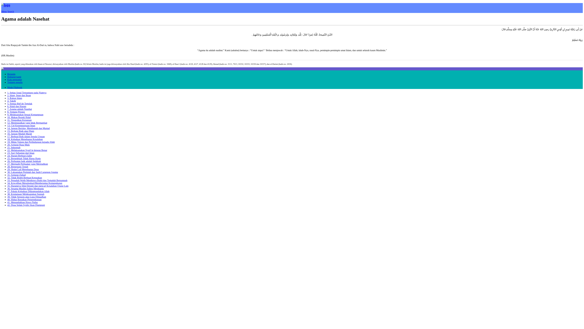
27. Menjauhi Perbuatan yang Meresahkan (27, 164)
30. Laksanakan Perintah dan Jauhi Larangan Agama (32, 172)
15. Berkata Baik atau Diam (20, 131)
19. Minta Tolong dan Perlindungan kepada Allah (31, 142)
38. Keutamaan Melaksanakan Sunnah (25, 194)
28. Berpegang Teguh (17, 166)
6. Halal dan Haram (16, 106)
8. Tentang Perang (16, 112)
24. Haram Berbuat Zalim (19, 155)
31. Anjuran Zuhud (16, 175)
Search (10, 11)
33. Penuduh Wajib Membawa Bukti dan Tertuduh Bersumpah (37, 180)
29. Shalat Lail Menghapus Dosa (23, 169)
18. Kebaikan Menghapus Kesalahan (25, 139)
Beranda (11, 74)
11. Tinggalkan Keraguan (19, 120)
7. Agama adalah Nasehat (19, 109)
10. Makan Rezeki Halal (19, 117)
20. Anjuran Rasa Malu (18, 144)
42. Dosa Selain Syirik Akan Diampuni (26, 205)
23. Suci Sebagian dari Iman (20, 153)
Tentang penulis (15, 82)
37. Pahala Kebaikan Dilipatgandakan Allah (28, 191)
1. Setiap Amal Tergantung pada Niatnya (26, 92)
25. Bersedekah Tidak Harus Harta (24, 158)
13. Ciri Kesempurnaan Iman (21, 125)
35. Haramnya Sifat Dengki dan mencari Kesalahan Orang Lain (37, 186)
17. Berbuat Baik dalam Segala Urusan (26, 136)
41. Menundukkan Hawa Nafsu (22, 202)
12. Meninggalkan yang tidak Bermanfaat (27, 123)
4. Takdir (11, 101)
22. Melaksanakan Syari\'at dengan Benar (27, 150)
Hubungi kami (14, 77)
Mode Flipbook (14, 87)
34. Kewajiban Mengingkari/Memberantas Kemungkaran (34, 183)
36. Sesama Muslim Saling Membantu (25, 188)
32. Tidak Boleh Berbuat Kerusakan (24, 177)
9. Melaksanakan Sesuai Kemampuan (25, 114)
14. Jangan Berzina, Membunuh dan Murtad (28, 128)
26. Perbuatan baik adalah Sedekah (24, 161)
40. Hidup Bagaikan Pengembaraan (24, 199)
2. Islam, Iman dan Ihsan (19, 95)
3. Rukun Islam (14, 98)
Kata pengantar (14, 79)
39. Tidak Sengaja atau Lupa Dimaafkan (26, 197)
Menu (4, 11)
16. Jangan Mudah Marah (19, 134)
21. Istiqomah (13, 147)
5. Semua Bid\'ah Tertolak (19, 103)
